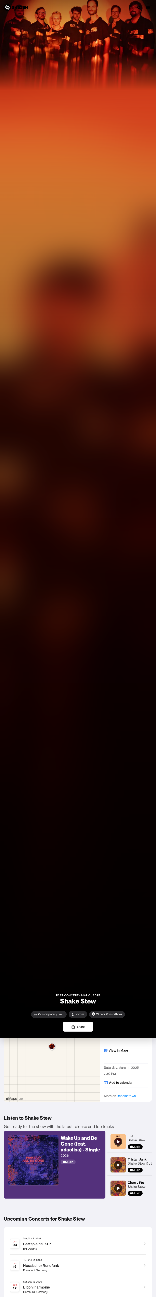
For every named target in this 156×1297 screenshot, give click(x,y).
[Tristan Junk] (118, 1165)
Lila (130, 1136)
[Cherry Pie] (118, 1188)
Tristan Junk (137, 1159)
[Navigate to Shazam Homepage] (16, 7)
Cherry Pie (136, 1183)
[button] (148, 7)
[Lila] (118, 1142)
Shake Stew (136, 1140)
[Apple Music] (81, 1162)
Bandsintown (126, 1096)
